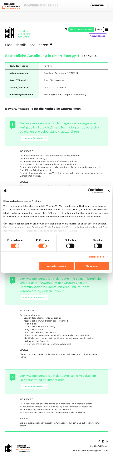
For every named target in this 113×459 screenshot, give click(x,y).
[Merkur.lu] (99, 5)
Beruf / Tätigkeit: (18, 80)
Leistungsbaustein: (19, 73)
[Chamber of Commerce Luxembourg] (30, 5)
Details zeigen (96, 256)
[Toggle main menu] (106, 29)
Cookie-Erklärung (99, 446)
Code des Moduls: (18, 66)
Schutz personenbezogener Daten (90, 450)
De (98, 29)
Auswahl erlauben (56, 266)
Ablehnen (21, 266)
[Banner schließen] (109, 191)
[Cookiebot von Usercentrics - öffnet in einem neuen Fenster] (90, 190)
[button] (51, 45)
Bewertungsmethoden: (21, 94)
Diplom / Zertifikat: (19, 87)
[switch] (42, 246)
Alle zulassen (92, 266)
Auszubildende (97, 36)
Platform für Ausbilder (81, 29)
